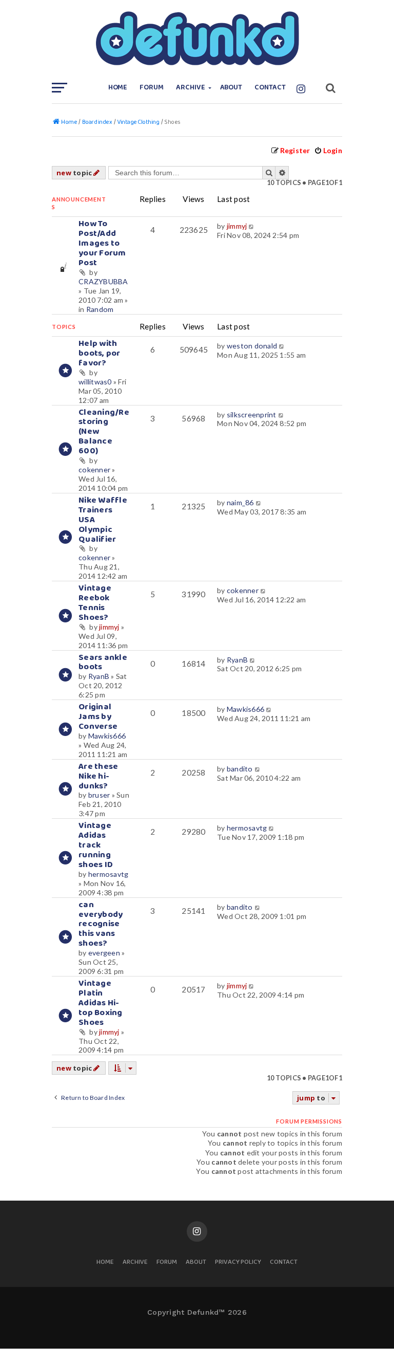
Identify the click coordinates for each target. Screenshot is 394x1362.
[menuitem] (328, 150)
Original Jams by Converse (97, 716)
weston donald (252, 345)
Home (118, 88)
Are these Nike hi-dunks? (98, 776)
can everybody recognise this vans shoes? (100, 924)
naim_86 (240, 502)
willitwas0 (95, 381)
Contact (270, 88)
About (231, 88)
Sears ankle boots (102, 662)
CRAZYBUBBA (103, 281)
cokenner (94, 469)
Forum (152, 88)
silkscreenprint (252, 414)
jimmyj (237, 226)
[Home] (197, 38)
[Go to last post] (252, 226)
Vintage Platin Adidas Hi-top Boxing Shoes (100, 1003)
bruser (99, 794)
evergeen (104, 952)
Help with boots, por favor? (99, 353)
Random (100, 309)
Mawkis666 (107, 735)
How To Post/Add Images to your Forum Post (102, 243)
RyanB (98, 676)
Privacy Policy (238, 1262)
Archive (190, 88)
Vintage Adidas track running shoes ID (95, 845)
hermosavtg (108, 874)
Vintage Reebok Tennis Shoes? (94, 602)
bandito (240, 768)
